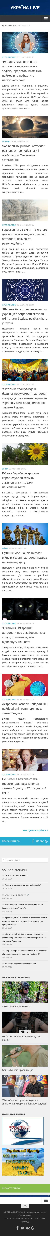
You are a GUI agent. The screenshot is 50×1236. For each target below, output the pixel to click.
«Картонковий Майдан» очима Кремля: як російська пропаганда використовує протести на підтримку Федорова (24, 937)
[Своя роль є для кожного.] (25, 992)
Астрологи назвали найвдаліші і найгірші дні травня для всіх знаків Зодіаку (24, 708)
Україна (6, 141)
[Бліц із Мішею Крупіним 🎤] (25, 1056)
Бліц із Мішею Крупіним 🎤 (17, 895)
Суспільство (9, 57)
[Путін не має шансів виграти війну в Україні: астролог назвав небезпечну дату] (25, 534)
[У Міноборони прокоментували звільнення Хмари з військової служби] (25, 1086)
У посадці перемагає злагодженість (21, 964)
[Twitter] (37, 841)
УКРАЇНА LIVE (25, 7)
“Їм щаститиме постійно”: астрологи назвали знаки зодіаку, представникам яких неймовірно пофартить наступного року (22, 71)
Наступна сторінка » (35, 830)
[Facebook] (33, 841)
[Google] (46, 841)
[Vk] (41, 841)
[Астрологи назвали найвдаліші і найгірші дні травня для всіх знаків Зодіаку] (25, 685)
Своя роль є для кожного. (16, 875)
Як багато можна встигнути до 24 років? (23, 885)
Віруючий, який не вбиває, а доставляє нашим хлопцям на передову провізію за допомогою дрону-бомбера (24, 921)
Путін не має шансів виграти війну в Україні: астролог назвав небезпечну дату (24, 557)
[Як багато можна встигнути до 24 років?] (25, 1022)
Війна (5, 469)
